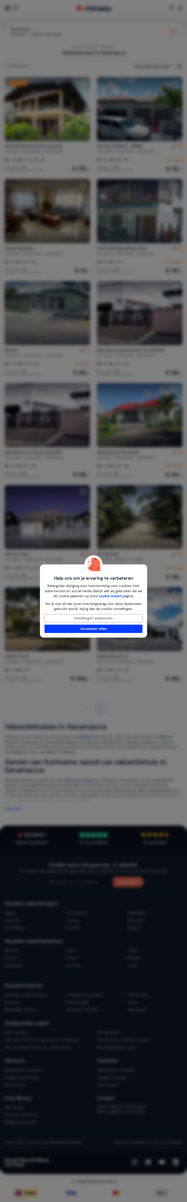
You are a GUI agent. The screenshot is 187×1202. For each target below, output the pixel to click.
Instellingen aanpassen (93, 618)
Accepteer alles (94, 628)
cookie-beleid (110, 596)
